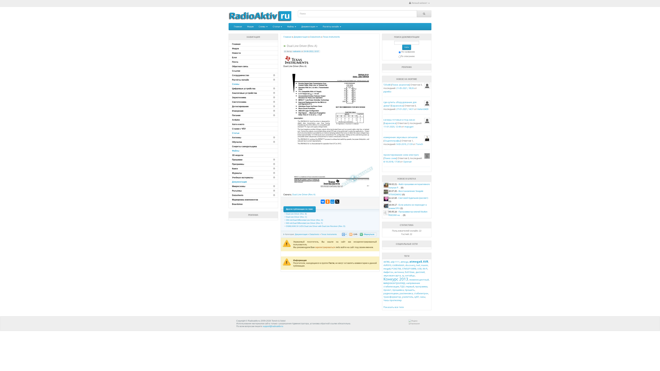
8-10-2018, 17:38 (391, 161)
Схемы (262, 26)
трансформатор (392, 296)
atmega (404, 261)
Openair (407, 161)
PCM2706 (396, 268)
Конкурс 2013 (395, 279)
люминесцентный (419, 279)
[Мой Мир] (332, 202)
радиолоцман (391, 293)
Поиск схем (390, 158)
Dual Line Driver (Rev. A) (303, 194)
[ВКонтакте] (323, 202)
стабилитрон (421, 293)
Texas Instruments (329, 234)
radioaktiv (297, 51)
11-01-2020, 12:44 (392, 126)
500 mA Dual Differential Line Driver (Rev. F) (304, 223)
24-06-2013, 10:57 (311, 51)
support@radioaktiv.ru (273, 326)
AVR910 (387, 265)
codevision (398, 265)
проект (387, 289)
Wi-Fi (425, 268)
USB (419, 268)
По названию (408, 51)
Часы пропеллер (392, 300)
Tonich (419, 144)
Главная (238, 26)
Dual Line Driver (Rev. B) (296, 214)
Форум (250, 26)
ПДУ (402, 286)
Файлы (290, 26)
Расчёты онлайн (331, 26)
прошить (410, 289)
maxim (424, 265)
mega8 (386, 268)
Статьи (276, 26)
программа (421, 286)
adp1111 (394, 261)
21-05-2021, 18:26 (405, 88)
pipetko (387, 91)
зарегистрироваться (325, 247)
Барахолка (397, 105)
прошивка (398, 289)
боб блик (410, 272)
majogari (409, 126)
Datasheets (314, 234)
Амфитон (388, 272)
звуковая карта (392, 275)
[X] (337, 202)
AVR (425, 261)
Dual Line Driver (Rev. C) (296, 217)
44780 (386, 261)
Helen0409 (422, 109)
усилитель (407, 296)
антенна (399, 272)
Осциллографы (392, 140)
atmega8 (415, 261)
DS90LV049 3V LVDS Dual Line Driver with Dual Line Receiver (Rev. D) (315, 226)
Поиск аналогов (400, 84)
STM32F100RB (409, 268)
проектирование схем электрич (401, 154)
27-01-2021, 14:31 (405, 109)
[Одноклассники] (328, 202)
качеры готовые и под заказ (399, 119)
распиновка (406, 293)
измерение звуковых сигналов (400, 137)
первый (410, 286)
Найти (406, 47)
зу (403, 275)
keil (418, 265)
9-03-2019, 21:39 (404, 144)
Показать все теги (393, 307)
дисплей (420, 272)
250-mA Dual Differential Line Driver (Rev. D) (304, 220)
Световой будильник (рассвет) (413, 198)
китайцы (410, 275)
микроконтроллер (394, 283)
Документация (308, 26)
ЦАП (416, 296)
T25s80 (387, 84)
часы (422, 296)
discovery (410, 265)
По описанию (408, 56)
